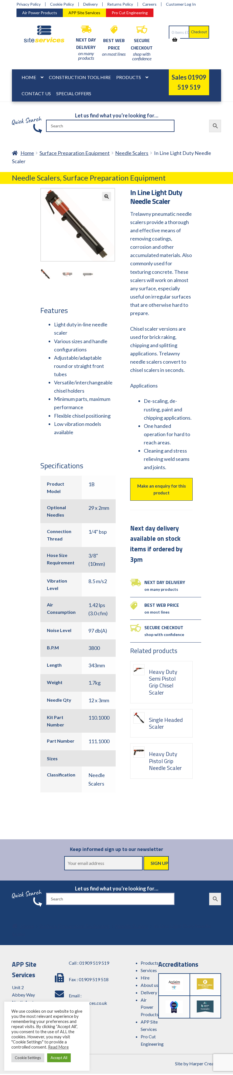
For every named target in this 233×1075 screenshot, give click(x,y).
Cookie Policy (62, 4)
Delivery (90, 4)
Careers (149, 4)
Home (29, 77)
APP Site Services (84, 12)
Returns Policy (120, 4)
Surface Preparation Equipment (74, 153)
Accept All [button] (59, 1057)
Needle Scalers (131, 153)
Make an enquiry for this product (161, 489)
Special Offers (73, 93)
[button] (106, 196)
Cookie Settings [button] (28, 1057)
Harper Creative (205, 1063)
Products (128, 77)
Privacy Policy (28, 4)
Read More (58, 1047)
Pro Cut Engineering (130, 12)
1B (91, 484)
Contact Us (36, 93)
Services (149, 970)
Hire (145, 977)
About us (149, 985)
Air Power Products (39, 12)
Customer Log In (181, 4)
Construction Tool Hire (80, 77)
